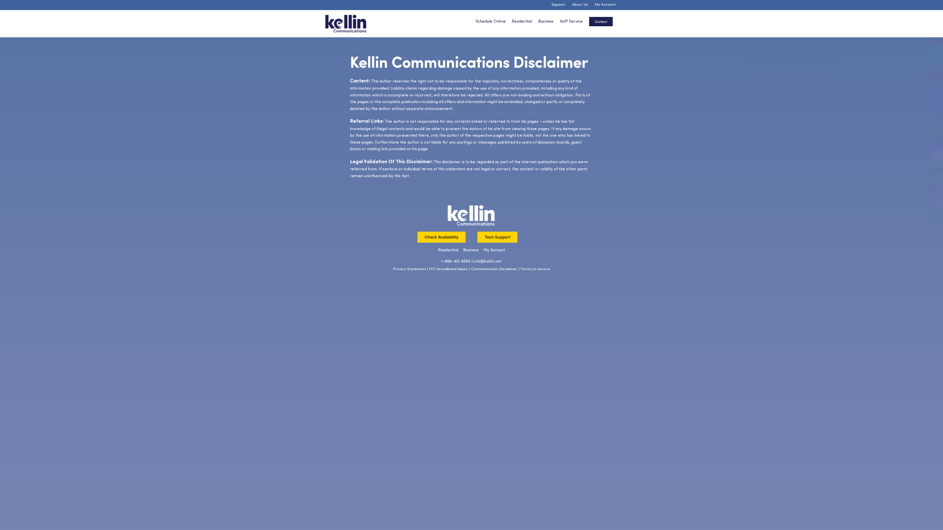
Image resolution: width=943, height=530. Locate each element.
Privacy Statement (409, 269)
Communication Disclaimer (494, 269)
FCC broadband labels (448, 269)
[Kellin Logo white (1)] (471, 206)
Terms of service (535, 269)
